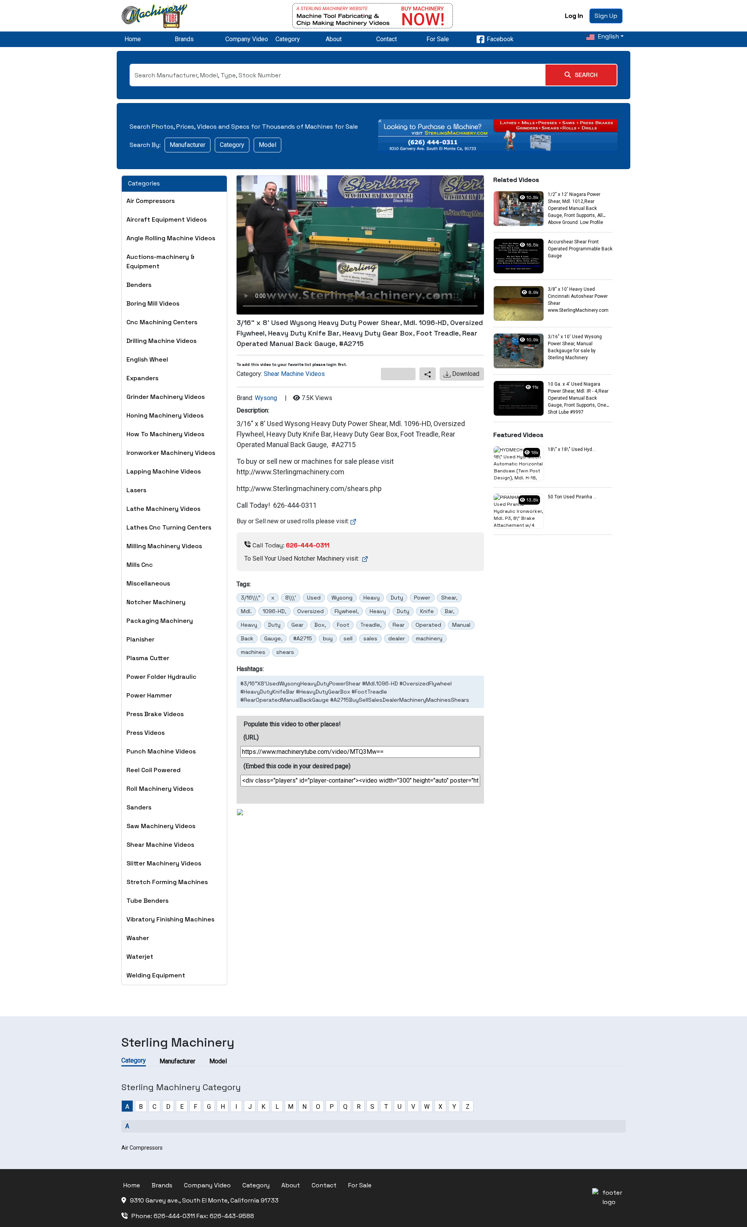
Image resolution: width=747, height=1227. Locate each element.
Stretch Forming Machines (167, 882)
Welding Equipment (155, 975)
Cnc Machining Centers (161, 322)
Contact (386, 39)
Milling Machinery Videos (164, 546)
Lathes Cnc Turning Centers (168, 527)
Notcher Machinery (156, 602)
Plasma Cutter (147, 658)
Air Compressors (150, 201)
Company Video (246, 39)
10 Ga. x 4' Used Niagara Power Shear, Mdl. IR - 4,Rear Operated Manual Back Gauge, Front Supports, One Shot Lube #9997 (578, 398)
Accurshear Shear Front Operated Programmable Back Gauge (580, 249)
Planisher (140, 639)
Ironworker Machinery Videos (170, 453)
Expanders (142, 378)
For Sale (437, 39)
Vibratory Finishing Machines (170, 919)
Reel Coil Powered (153, 770)
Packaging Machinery (159, 621)
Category (287, 39)
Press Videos (145, 733)
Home (132, 39)
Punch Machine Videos (161, 751)
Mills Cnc (139, 565)
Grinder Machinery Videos (165, 397)
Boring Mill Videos (152, 303)
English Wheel (147, 359)
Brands (184, 39)
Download (465, 374)
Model (267, 145)
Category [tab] (133, 1060)
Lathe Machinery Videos (163, 509)
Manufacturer (187, 145)
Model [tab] (218, 1061)
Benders (138, 285)
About (334, 39)
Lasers (136, 490)
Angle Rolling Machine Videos (170, 238)
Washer (137, 938)
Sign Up (605, 16)
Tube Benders (147, 901)
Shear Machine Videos (160, 845)
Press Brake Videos (155, 714)
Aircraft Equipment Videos (166, 219)
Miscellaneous (148, 583)
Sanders (138, 807)
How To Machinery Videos (165, 434)
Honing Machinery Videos (164, 415)
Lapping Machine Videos (163, 471)
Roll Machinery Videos (159, 789)
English (607, 36)
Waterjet (139, 957)
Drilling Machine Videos (161, 341)
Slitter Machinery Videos (163, 863)
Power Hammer (149, 695)
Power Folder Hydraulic (161, 677)
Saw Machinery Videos (160, 826)
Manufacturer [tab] (177, 1061)
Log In (574, 16)
